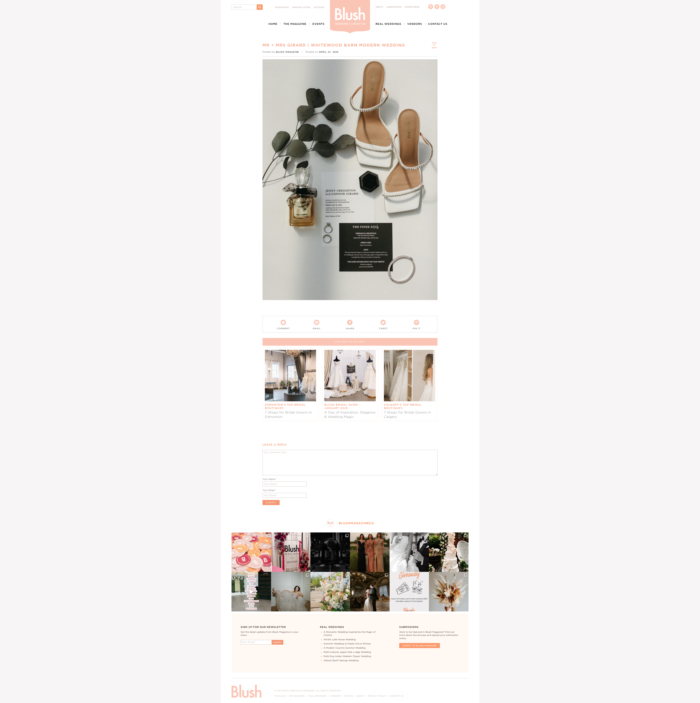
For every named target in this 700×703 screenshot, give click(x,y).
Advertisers (412, 7)
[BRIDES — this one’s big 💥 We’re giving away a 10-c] (330, 552)
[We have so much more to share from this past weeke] (251, 552)
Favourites (282, 7)
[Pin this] (431, 73)
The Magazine (294, 23)
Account (319, 7)
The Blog (279, 696)
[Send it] (431, 81)
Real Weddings (388, 23)
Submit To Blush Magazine (419, 645)
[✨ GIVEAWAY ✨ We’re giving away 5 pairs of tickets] (409, 591)
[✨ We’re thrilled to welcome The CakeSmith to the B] (448, 552)
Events (318, 23)
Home (273, 23)
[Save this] (431, 65)
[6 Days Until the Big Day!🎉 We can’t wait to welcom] (251, 591)
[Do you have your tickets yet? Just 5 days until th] (409, 552)
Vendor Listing (301, 7)
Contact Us (437, 23)
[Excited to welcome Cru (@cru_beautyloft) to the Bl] (291, 591)
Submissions (393, 7)
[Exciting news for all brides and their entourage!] (370, 552)
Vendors (414, 23)
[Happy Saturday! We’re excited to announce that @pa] (448, 591)
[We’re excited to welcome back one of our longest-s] (370, 591)
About (379, 7)
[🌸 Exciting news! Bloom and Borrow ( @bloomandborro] (330, 591)
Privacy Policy (377, 696)
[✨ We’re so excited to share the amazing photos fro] (291, 552)
